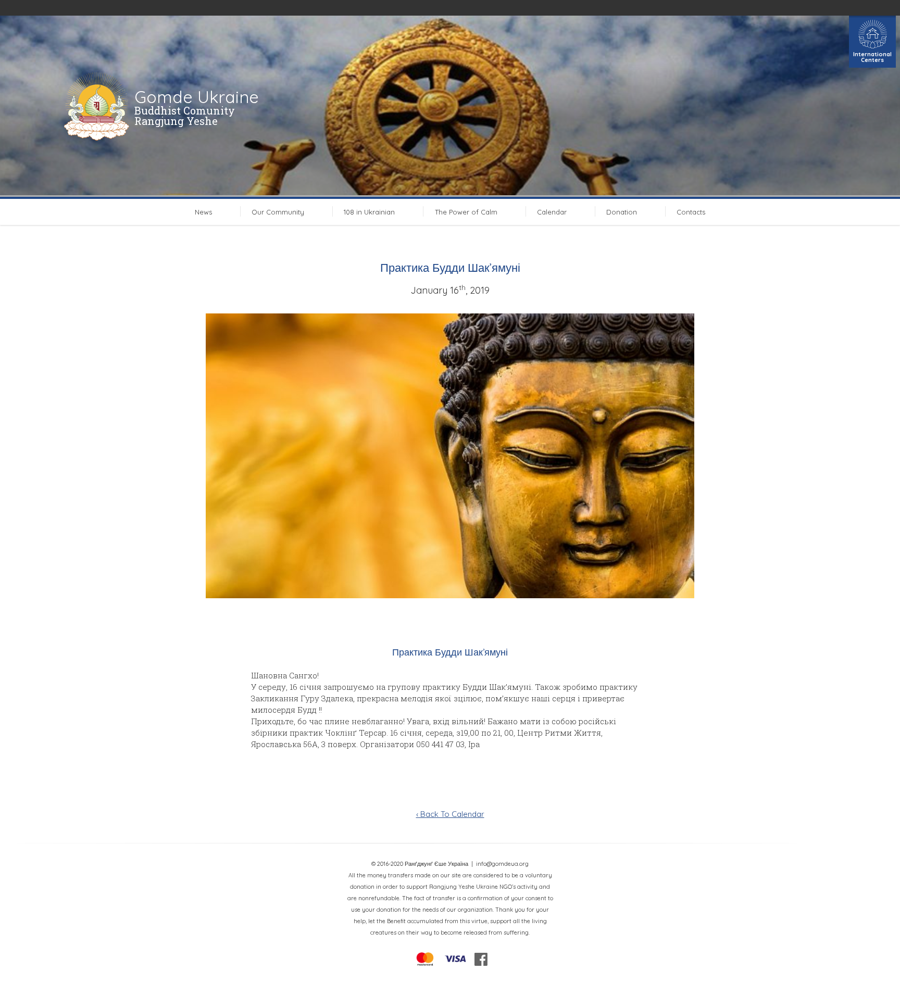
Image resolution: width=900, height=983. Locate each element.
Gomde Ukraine (196, 96)
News (203, 212)
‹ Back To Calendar (450, 814)
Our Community (278, 212)
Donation (621, 212)
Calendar (552, 212)
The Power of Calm (466, 212)
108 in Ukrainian (369, 212)
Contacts (691, 212)
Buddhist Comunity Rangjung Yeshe (184, 116)
